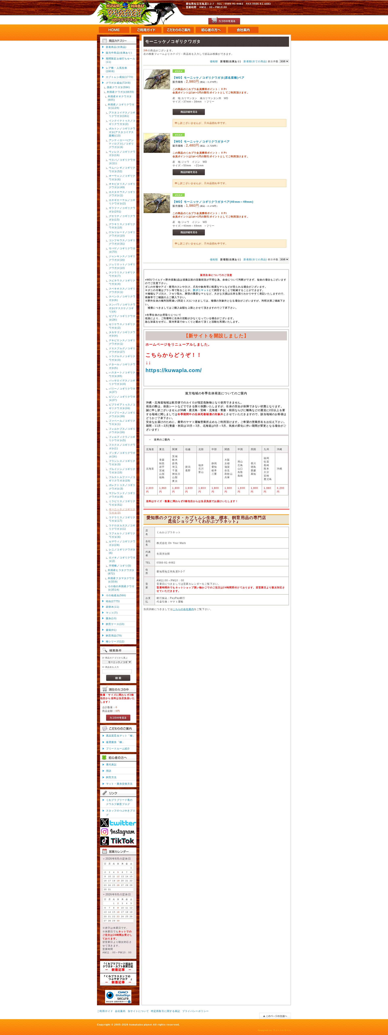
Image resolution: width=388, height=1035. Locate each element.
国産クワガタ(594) (118, 87)
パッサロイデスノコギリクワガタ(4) (122, 382)
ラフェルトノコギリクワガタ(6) (122, 535)
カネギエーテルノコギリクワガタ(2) (122, 202)
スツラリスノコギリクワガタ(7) (122, 274)
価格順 (214, 61)
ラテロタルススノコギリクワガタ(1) (122, 527)
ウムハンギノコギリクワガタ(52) (122, 169)
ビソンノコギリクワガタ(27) (122, 398)
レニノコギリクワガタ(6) (122, 551)
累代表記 (111, 764)
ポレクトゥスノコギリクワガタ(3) (122, 487)
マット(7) (112, 612)
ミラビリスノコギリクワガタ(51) (122, 503)
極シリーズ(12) (115, 641)
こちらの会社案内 (183, 609)
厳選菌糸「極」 (115, 742)
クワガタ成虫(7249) (118, 82)
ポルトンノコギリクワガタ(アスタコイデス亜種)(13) (122, 132)
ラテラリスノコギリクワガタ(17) (122, 519)
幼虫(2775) (113, 601)
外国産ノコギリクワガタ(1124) (121, 106)
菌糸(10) (111, 618)
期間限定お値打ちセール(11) (120, 60)
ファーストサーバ (282, 1030)
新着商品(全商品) (116, 47)
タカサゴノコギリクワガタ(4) (122, 334)
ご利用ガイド (105, 1011)
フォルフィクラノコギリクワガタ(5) (122, 439)
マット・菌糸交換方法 (119, 783)
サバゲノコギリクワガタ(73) (122, 250)
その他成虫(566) (116, 595)
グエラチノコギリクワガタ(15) (122, 218)
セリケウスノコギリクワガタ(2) (122, 326)
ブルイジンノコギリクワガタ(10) (122, 471)
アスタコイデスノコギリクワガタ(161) (122, 114)
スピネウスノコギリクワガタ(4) (122, 282)
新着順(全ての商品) (255, 61)
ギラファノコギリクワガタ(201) (122, 210)
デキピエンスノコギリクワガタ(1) (122, 342)
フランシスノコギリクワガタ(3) (122, 463)
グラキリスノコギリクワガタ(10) (122, 226)
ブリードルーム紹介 (118, 748)
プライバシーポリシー (195, 1011)
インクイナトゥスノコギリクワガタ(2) (122, 122)
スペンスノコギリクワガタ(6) (122, 298)
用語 (108, 770)
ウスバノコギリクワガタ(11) (122, 161)
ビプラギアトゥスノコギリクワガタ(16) (122, 406)
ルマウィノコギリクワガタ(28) (122, 543)
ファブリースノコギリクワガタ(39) (122, 414)
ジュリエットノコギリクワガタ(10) (122, 266)
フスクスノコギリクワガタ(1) (122, 446)
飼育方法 (111, 777)
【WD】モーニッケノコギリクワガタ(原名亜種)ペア (209, 77)
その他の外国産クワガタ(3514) (121, 588)
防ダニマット (201, 290)
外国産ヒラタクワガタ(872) (121, 572)
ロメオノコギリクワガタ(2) (122, 559)
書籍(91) (111, 630)
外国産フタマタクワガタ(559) (121, 580)
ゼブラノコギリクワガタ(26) (122, 318)
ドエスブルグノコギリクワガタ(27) (122, 350)
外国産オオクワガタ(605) (120, 98)
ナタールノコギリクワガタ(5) (122, 366)
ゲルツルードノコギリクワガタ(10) (122, 234)
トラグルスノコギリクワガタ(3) (122, 358)
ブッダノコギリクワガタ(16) (122, 455)
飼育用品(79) (114, 635)
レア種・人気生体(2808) (116, 69)
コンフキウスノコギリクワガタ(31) (122, 242)
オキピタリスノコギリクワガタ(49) (122, 186)
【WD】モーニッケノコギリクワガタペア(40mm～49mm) (213, 201)
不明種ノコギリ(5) (120, 565)
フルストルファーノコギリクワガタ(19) (122, 479)
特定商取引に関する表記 (165, 1011)
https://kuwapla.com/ (174, 370)
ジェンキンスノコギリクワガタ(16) (122, 258)
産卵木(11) (112, 607)
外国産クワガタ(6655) (120, 92)
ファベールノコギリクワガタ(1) (122, 422)
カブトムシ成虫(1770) (119, 77)
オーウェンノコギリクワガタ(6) (122, 177)
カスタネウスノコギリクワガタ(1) (122, 194)
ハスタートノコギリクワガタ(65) (122, 374)
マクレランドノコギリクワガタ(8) (122, 495)
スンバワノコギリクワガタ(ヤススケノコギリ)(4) (122, 308)
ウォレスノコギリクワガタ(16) (122, 153)
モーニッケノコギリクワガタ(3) (122, 511)
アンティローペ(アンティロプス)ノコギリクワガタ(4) (121, 144)
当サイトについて (138, 1011)
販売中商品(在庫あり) (119, 52)
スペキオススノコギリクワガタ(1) (122, 290)
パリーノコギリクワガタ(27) (122, 390)
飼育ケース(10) (115, 624)
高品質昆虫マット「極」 (120, 735)
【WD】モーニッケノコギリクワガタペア (201, 141)
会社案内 (120, 1011)
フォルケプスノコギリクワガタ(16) (122, 430)
